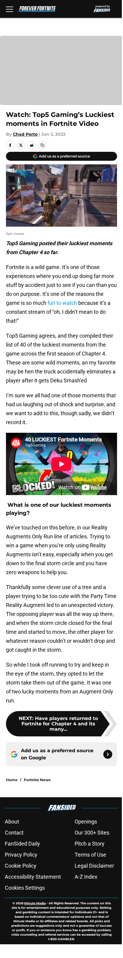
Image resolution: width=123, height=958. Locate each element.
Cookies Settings (25, 888)
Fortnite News (37, 780)
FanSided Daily (22, 843)
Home (12, 780)
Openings (86, 821)
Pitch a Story (89, 843)
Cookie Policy (20, 866)
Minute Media (35, 903)
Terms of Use (90, 855)
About (12, 821)
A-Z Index (86, 877)
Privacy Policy (21, 855)
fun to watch (62, 303)
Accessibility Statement (33, 877)
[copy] (42, 145)
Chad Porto (25, 134)
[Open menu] (9, 9)
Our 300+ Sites (92, 832)
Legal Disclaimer (94, 866)
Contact (14, 832)
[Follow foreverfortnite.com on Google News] (107, 754)
